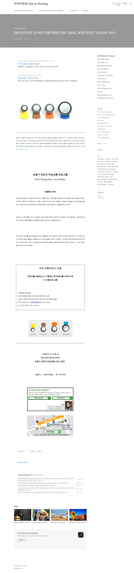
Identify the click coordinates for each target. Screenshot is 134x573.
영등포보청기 (108, 172)
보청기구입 (107, 161)
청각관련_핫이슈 (101, 79)
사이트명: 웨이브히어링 (103, 117)
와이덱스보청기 (111, 164)
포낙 (112, 159)
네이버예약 (73, 11)
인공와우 (99, 92)
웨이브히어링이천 (101, 166)
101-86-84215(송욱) (103, 132)
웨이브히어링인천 (101, 169)
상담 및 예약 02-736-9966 (104, 126)
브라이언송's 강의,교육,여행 (105, 75)
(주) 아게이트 (100, 120)
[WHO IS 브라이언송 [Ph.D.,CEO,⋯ (106, 115)
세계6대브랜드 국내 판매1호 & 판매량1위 (51, 11)
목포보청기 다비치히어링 (28, 78)
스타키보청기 (110, 184)
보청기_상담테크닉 (102, 72)
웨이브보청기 (100, 159)
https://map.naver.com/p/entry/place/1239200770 (34, 61)
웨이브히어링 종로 (112, 179)
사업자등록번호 (101, 129)
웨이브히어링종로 (101, 184)
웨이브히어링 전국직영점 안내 (23, 11)
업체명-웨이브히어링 (102, 123)
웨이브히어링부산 (111, 169)
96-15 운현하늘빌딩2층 (103, 137)
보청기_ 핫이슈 (101, 85)
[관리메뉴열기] (130, 3)
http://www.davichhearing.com (28, 75)
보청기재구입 (100, 177)
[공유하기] (23, 451)
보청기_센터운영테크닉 (103, 88)
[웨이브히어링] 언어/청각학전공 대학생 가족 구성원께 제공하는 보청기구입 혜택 (43, 483)
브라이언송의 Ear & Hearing (105, 56)
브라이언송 (115, 172)
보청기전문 (114, 161)
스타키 (99, 174)
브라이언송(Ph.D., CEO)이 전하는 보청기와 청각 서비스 (32, 536)
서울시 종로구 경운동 (102, 135)
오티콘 (108, 166)
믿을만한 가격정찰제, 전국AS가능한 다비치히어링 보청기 (38, 67)
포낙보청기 (100, 182)
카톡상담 (85, 11)
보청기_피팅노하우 (102, 62)
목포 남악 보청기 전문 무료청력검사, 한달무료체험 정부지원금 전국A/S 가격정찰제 (47, 81)
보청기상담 (111, 174)
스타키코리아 (100, 161)
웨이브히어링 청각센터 (24, 475)
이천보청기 (107, 159)
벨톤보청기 (103, 164)
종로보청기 (104, 174)
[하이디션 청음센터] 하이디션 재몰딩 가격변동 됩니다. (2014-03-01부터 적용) (42, 492)
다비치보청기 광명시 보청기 (29, 64)
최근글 (99, 143)
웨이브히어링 (114, 166)
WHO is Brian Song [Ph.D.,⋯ (105, 112)
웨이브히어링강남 (108, 182)
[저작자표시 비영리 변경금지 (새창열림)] (39, 451)
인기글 (105, 143)
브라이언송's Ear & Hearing (31, 3)
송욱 (111, 177)
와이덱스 (107, 177)
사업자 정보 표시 (23, 462)
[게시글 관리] (26, 451)
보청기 (116, 159)
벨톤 (98, 164)
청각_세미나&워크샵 (102, 69)
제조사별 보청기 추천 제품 (104, 66)
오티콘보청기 (100, 172)
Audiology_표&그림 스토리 (105, 95)
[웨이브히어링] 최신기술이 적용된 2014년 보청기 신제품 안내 (37, 485)
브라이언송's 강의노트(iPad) (105, 98)
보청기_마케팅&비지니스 (104, 82)
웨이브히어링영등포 (102, 179)
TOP (118, 566)
